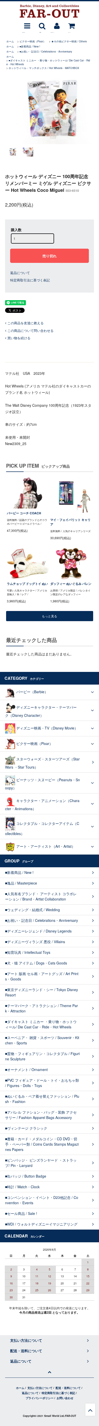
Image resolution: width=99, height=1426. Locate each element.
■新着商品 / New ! (30, 46)
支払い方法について (40, 1388)
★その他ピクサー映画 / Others (69, 41)
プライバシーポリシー (40, 1398)
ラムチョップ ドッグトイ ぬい (27, 584)
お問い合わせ (65, 1398)
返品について (20, 272)
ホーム (10, 41)
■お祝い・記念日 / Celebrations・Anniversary (46, 51)
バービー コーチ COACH (24, 513)
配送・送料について (68, 1388)
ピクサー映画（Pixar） (33, 41)
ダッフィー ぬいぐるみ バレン (70, 584)
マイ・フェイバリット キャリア (70, 522)
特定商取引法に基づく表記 (30, 280)
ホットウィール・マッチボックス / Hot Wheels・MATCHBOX (44, 68)
